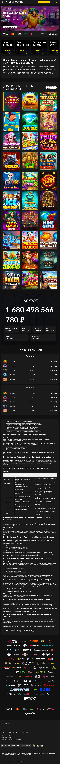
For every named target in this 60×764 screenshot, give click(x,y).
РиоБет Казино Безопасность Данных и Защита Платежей (23, 430)
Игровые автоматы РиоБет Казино (14, 733)
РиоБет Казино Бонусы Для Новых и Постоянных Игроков (23, 425)
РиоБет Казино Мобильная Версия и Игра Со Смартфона (22, 428)
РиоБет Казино (14, 2)
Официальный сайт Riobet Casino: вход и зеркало (20, 421)
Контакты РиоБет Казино (11, 740)
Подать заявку (10, 27)
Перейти (8, 50)
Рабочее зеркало (7, 737)
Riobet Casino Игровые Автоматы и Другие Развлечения (22, 427)
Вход (55, 2)
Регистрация (44, 2)
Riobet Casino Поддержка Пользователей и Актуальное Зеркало (24, 431)
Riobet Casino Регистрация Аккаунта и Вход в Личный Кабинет (24, 424)
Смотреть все (50, 87)
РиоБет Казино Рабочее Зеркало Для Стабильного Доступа (23, 423)
